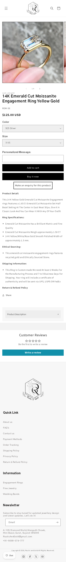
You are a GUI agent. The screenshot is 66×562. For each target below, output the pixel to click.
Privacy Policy (10, 456)
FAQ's (6, 428)
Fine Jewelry (9, 488)
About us (7, 422)
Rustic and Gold (31, 550)
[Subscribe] (57, 522)
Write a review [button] (33, 352)
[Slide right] (39, 88)
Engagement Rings (13, 483)
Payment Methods (12, 439)
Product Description (16, 314)
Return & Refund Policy (15, 462)
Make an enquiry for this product (33, 185)
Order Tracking (11, 445)
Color (5, 122)
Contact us (8, 434)
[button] (6, 8)
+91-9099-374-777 (13, 541)
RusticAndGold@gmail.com (17, 537)
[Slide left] (26, 88)
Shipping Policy (11, 451)
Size (5, 136)
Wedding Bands (11, 494)
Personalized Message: (16, 152)
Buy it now (33, 176)
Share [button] (9, 295)
